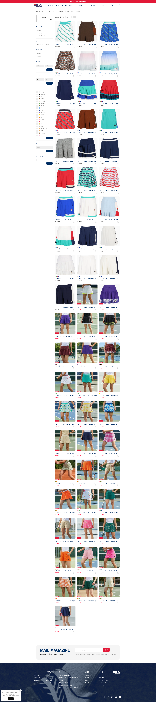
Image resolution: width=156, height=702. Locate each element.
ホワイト (43, 92)
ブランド (101, 685)
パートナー (87, 677)
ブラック (43, 94)
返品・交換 (49, 683)
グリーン (43, 103)
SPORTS (64, 5)
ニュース (101, 675)
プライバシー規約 (99, 654)
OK (11, 698)
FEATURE (92, 5)
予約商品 (39, 56)
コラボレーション (103, 680)
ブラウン (43, 99)
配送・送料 (49, 680)
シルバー (43, 126)
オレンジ (43, 117)
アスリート (87, 680)
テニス (47, 11)
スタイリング (102, 683)
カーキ (42, 105)
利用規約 (92, 654)
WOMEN (50, 5)
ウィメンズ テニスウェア (63, 11)
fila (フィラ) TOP (40, 11)
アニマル (43, 133)
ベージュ (43, 101)
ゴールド (43, 124)
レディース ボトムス (75, 11)
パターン (43, 131)
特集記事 (101, 677)
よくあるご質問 (38, 677)
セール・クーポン (41, 36)
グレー (42, 96)
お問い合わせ (37, 680)
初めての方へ (37, 675)
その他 (42, 135)
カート (120, 5)
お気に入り (107, 5)
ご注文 (48, 675)
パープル (43, 112)
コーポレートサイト (90, 683)
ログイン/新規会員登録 (64, 675)
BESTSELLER (82, 5)
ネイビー (43, 110)
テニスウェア (53, 11)
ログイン (116, 5)
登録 (106, 650)
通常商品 (39, 53)
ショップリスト (88, 675)
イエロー (43, 115)
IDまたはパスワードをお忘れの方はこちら (69, 677)
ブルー (42, 108)
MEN (57, 5)
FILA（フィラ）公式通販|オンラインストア (38, 5)
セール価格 (39, 33)
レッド (42, 121)
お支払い (48, 677)
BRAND (72, 5)
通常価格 (39, 30)
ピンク (42, 119)
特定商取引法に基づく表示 (65, 685)
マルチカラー (44, 128)
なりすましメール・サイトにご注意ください (69, 688)
